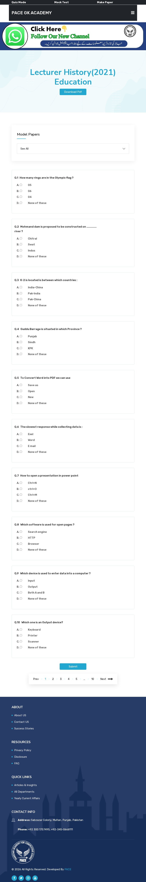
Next (103, 679)
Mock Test (61, 2)
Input (31, 580)
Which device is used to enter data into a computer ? (52, 573)
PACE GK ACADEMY (32, 12)
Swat (31, 244)
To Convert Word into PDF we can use (42, 377)
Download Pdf (73, 91)
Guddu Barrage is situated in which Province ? (48, 329)
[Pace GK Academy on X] (21, 878)
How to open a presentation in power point (46, 475)
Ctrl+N (32, 483)
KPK (30, 348)
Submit (73, 666)
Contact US (21, 722)
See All (24, 148)
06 (30, 191)
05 (30, 185)
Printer (33, 635)
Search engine (37, 532)
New (30, 397)
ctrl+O (32, 489)
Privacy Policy (22, 750)
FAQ (16, 763)
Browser (33, 543)
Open (31, 391)
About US (20, 715)
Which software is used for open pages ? (44, 524)
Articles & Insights (25, 785)
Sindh (31, 342)
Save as (33, 385)
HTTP (31, 537)
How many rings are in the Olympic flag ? (44, 177)
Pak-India (34, 293)
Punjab (32, 336)
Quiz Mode (19, 2)
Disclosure (20, 756)
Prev (36, 679)
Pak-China (34, 299)
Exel (30, 434)
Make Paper (105, 2)
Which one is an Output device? (38, 622)
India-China (35, 287)
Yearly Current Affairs (27, 798)
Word (31, 440)
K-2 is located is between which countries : (45, 280)
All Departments (24, 791)
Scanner (33, 641)
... (84, 679)
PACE (67, 869)
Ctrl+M (32, 494)
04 (30, 197)
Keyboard (34, 629)
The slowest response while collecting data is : (48, 426)
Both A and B (36, 592)
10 (92, 679)
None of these (37, 203)
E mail (32, 446)
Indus (31, 250)
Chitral (32, 238)
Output (33, 586)
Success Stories (24, 728)
